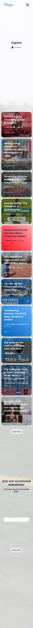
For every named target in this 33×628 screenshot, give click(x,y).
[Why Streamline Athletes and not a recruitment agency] (16, 265)
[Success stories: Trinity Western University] (16, 291)
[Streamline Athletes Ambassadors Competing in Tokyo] (16, 184)
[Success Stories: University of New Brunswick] (16, 124)
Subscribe (16, 548)
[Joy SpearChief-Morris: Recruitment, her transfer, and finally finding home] (16, 411)
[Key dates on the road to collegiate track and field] (16, 350)
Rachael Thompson (12, 294)
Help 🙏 (6, 331)
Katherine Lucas (11, 241)
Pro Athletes (8, 165)
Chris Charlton (10, 127)
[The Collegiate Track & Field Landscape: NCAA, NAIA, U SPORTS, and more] (16, 380)
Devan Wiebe (10, 160)
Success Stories (9, 132)
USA (5, 390)
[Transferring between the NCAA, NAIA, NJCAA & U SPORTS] (16, 321)
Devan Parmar (10, 324)
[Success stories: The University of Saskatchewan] (16, 211)
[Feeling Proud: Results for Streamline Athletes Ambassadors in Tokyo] (16, 154)
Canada (6, 246)
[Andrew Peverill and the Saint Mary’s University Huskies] (16, 238)
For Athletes (8, 358)
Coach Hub (7, 272)
